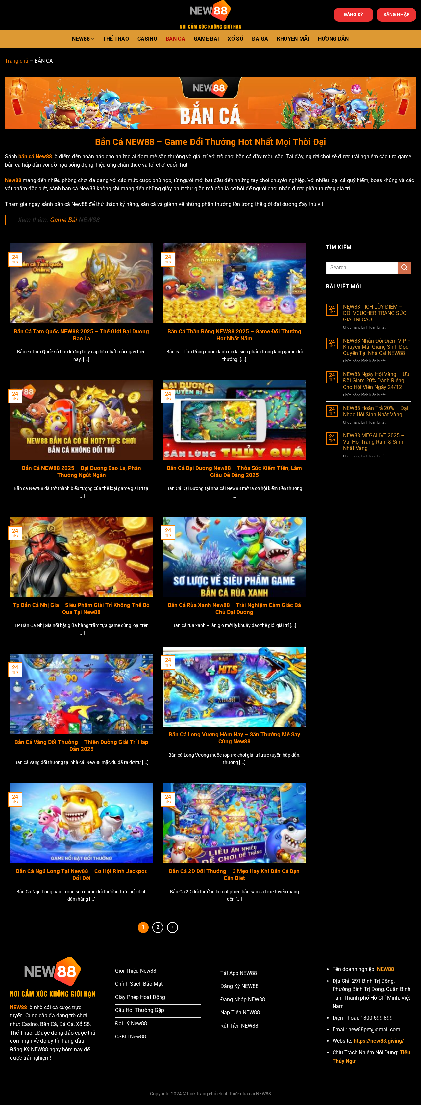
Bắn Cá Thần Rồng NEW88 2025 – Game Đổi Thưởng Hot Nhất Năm (234, 335)
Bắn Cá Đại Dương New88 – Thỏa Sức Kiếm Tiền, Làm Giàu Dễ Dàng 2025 (234, 472)
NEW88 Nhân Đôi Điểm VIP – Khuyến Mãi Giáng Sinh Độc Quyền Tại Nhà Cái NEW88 (377, 347)
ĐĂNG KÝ (353, 14)
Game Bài (63, 220)
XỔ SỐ (235, 39)
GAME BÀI (206, 39)
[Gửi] (404, 268)
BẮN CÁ (175, 39)
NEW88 (81, 39)
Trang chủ (16, 61)
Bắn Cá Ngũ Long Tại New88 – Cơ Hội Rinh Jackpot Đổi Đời (81, 875)
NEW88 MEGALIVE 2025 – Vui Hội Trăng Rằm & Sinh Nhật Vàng (374, 441)
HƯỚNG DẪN (333, 39)
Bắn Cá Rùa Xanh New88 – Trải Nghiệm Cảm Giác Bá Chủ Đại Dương (234, 609)
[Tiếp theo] (172, 927)
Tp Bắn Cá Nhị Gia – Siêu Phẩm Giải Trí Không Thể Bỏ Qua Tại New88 (81, 609)
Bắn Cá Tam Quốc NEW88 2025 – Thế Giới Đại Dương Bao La (81, 335)
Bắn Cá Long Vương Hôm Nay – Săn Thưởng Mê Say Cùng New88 (234, 738)
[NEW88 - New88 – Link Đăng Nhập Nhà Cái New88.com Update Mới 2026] (210, 15)
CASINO (147, 39)
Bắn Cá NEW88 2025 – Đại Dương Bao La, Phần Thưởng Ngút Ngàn (81, 472)
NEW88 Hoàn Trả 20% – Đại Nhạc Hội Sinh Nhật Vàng (375, 411)
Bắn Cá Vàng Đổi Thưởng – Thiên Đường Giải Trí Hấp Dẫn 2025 (81, 746)
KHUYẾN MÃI (293, 39)
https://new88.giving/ (379, 1041)
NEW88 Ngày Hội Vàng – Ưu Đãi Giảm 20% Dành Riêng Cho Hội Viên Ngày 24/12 (376, 380)
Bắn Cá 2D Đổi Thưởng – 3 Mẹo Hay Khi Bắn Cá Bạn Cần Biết (234, 875)
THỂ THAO (116, 39)
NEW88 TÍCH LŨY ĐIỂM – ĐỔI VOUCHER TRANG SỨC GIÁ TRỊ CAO (374, 313)
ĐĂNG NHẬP (396, 14)
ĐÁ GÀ (260, 39)
